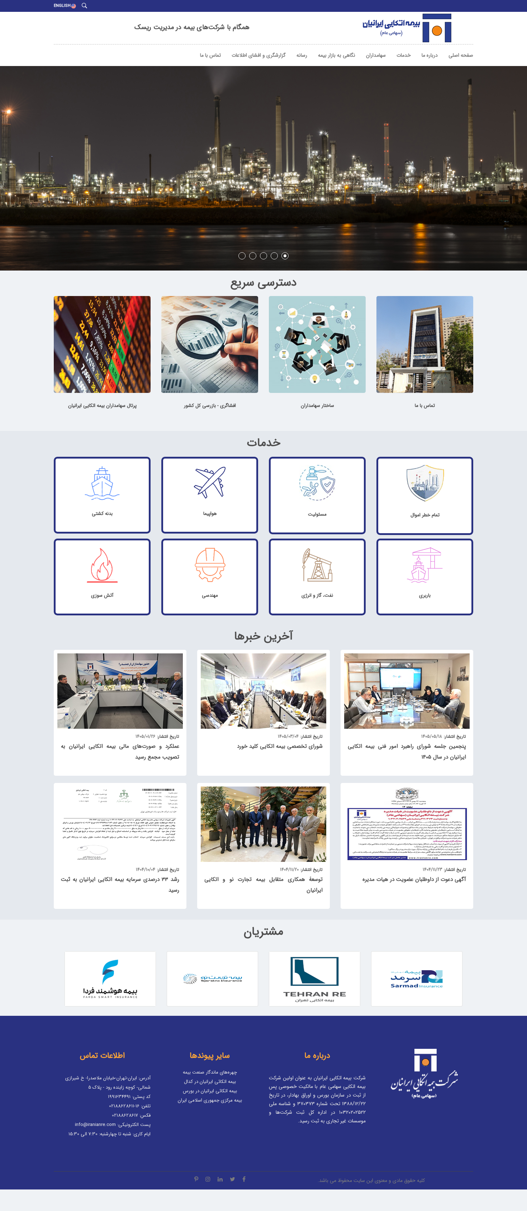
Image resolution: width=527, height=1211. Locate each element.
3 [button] (263, 255)
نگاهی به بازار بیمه (336, 55)
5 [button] (285, 255)
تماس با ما (210, 55)
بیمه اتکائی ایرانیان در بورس (210, 1091)
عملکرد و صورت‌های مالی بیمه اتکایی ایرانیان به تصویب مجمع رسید (120, 751)
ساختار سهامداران (317, 405)
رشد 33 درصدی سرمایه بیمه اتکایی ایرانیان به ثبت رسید (120, 885)
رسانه (301, 55)
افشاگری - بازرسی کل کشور (210, 405)
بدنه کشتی (102, 513)
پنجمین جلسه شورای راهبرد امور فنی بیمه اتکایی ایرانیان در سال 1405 (407, 751)
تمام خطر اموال (425, 515)
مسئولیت (317, 514)
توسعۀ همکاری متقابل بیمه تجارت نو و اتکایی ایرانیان (263, 885)
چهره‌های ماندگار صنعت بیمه (210, 1072)
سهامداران (376, 55)
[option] (263, 157)
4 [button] (274, 255)
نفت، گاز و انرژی (317, 595)
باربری (425, 595)
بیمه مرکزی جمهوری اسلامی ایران (210, 1100)
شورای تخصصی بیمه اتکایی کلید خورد (280, 746)
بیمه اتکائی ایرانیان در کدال (210, 1081)
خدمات (404, 55)
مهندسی (210, 595)
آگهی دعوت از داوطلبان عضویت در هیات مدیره (414, 879)
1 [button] (242, 255)
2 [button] (252, 255)
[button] (89, 978)
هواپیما (210, 513)
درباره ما (430, 55)
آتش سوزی (102, 595)
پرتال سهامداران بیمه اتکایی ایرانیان (102, 405)
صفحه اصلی (460, 55)
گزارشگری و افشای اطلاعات (259, 55)
